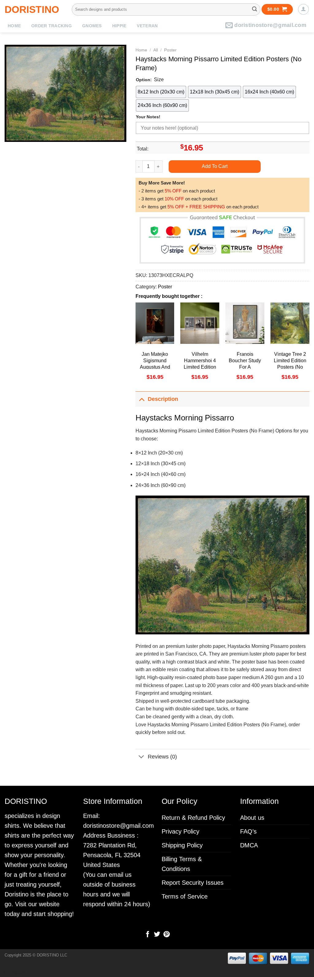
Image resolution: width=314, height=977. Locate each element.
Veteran (147, 26)
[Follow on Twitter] (157, 934)
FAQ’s (248, 831)
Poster (170, 50)
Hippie (119, 26)
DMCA (249, 845)
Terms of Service (185, 896)
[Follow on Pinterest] (166, 934)
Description (163, 399)
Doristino (32, 9)
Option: (144, 79)
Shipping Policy (182, 845)
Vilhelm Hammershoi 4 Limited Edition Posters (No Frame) (200, 367)
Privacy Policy (180, 831)
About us (252, 817)
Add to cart (215, 166)
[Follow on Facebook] (147, 934)
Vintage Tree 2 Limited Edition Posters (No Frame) (290, 364)
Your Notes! (148, 116)
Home (14, 26)
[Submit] (254, 9)
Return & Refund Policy (193, 817)
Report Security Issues (193, 882)
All (155, 50)
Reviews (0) (162, 757)
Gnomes (92, 26)
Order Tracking (51, 26)
